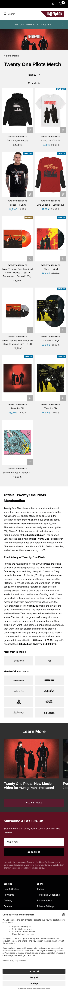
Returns (8, 906)
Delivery (8, 900)
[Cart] (61, 3)
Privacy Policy (44, 900)
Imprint (40, 889)
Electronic (19, 660)
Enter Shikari (43, 582)
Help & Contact (11, 889)
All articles (34, 803)
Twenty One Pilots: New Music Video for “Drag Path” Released (29, 786)
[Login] (53, 4)
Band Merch (12, 55)
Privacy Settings (45, 906)
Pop (49, 660)
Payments (9, 894)
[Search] (25, 14)
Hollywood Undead (23, 582)
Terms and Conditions (48, 894)
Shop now (46, 24)
